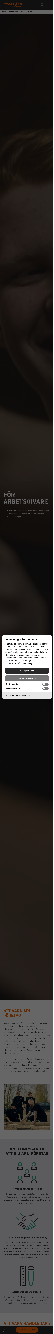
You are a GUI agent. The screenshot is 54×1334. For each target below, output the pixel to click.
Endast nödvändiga (27, 678)
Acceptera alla (27, 670)
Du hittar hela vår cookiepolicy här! (20, 663)
